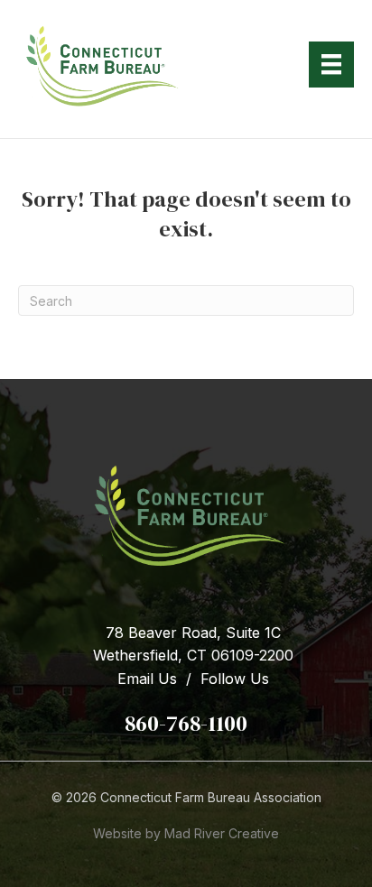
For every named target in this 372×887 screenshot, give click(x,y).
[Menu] (331, 64)
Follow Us (234, 679)
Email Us (147, 679)
